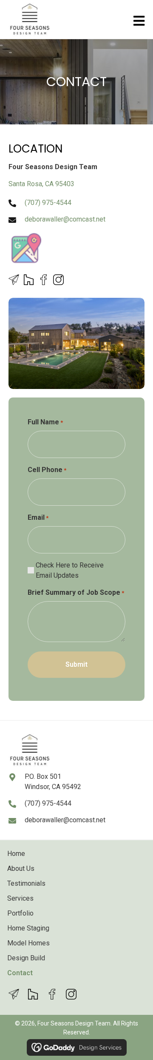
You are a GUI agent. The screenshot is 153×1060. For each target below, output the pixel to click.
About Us (20, 868)
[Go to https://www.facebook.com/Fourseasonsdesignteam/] (43, 279)
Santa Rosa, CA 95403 (41, 184)
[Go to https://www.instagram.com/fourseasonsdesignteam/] (58, 279)
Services (20, 898)
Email (38, 517)
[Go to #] (13, 279)
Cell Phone (47, 470)
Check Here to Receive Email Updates (70, 570)
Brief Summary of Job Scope (76, 592)
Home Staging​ (28, 928)
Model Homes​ (28, 943)
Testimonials (26, 883)
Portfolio (20, 913)
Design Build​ (26, 958)
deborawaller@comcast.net (65, 219)
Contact (20, 973)
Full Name (45, 422)
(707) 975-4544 (48, 203)
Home (16, 854)
